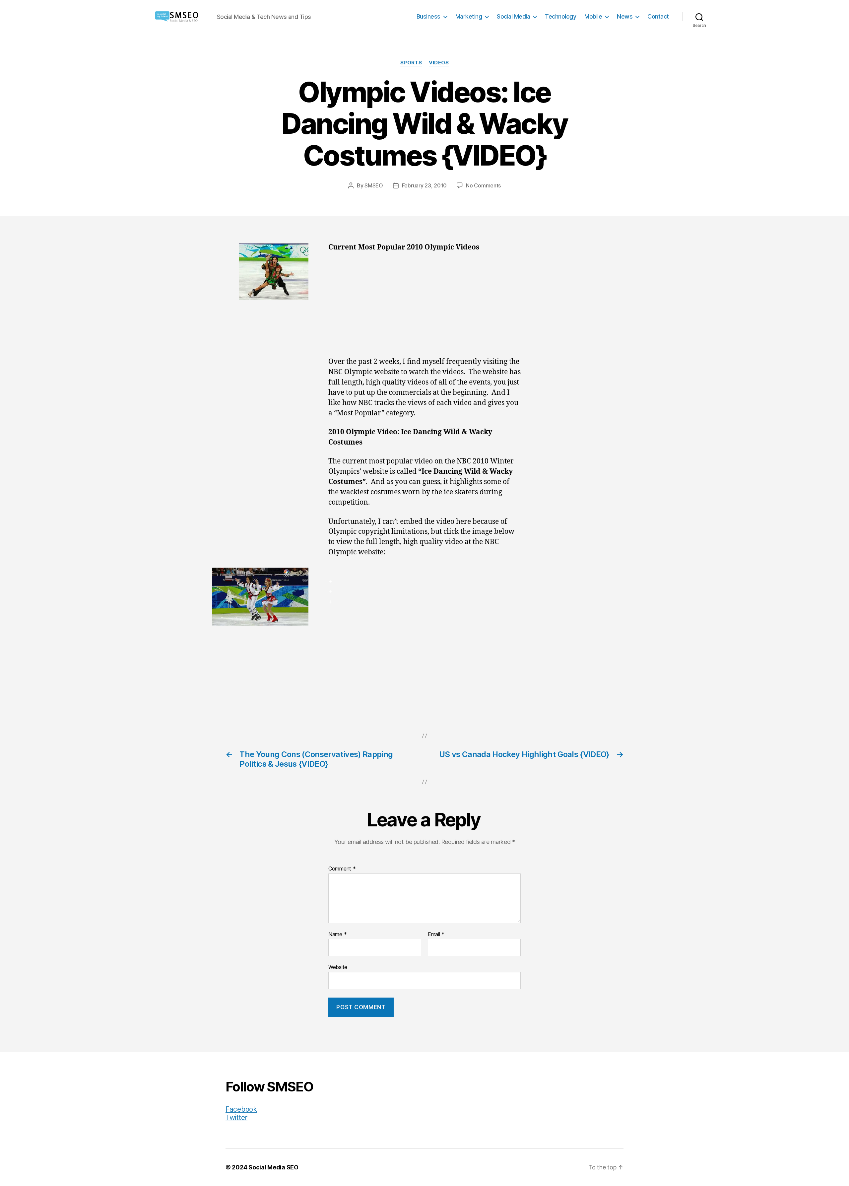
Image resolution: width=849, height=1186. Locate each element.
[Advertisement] (424, 307)
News (624, 16)
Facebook (241, 1109)
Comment (342, 869)
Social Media (513, 16)
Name (337, 935)
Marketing (468, 16)
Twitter (236, 1117)
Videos (439, 63)
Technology (560, 16)
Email (436, 935)
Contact (658, 16)
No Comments (483, 185)
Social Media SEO (273, 1167)
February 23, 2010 (424, 185)
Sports (411, 63)
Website (337, 967)
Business (428, 16)
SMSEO (373, 185)
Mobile (593, 16)
